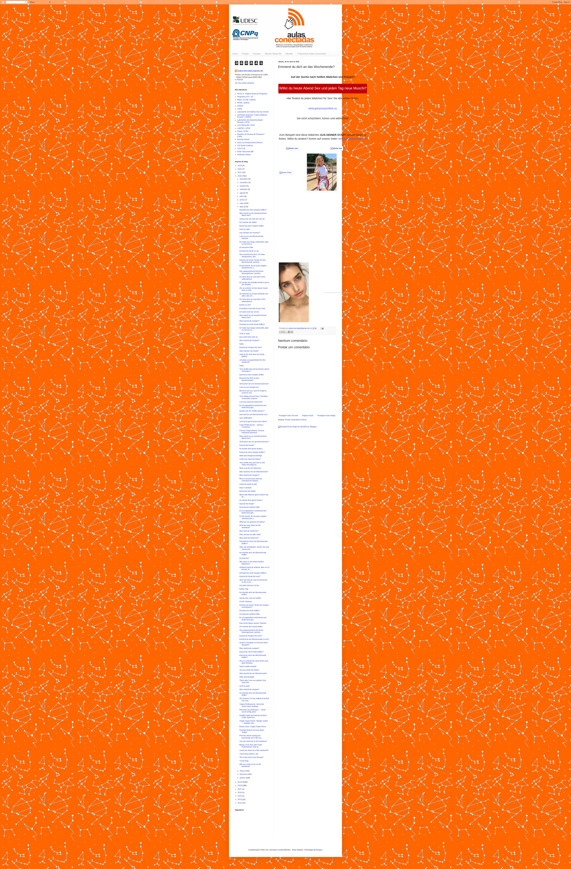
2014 (240, 796)
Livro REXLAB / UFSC (246, 125)
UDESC (240, 106)
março (242, 771)
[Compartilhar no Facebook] (289, 331)
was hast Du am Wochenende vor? (253, 414)
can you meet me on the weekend (253, 741)
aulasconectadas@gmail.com (250, 71)
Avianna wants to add (248, 484)
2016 (240, 792)
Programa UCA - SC (245, 97)
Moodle (289, 53)
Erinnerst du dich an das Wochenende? (249, 379)
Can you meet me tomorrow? (251, 402)
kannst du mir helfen (247, 491)
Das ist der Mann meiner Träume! (252, 623)
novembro (244, 182)
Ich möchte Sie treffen (248, 222)
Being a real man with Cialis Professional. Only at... (250, 746)
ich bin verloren (245, 601)
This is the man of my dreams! (251, 757)
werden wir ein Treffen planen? (252, 411)
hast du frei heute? (246, 445)
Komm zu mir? (245, 305)
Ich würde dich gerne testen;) (251, 449)
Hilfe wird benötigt (246, 677)
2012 (240, 803)
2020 (240, 176)
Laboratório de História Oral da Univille (253, 112)
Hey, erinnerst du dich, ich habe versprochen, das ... (252, 255)
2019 (240, 782)
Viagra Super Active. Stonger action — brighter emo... (253, 722)
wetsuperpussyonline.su (322, 108)
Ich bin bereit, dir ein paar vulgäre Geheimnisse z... (252, 267)
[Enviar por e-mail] (280, 331)
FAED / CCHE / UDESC (246, 100)
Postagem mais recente (288, 416)
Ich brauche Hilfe (246, 247)
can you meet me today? (249, 670)
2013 (240, 799)
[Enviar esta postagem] (322, 328)
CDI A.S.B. (241, 148)
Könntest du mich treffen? (249, 611)
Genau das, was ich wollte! (250, 598)
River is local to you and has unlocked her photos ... (250, 480)
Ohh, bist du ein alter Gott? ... (251, 534)
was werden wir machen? (249, 233)
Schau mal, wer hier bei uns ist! (252, 219)
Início (235, 53)
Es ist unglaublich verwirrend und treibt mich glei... (252, 406)
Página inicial (307, 416)
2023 (240, 166)
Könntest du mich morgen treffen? (253, 210)
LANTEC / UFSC (244, 128)
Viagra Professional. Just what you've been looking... (251, 705)
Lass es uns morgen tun (249, 387)
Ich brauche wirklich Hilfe (249, 507)
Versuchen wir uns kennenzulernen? (254, 384)
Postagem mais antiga (326, 416)
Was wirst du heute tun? (249, 531)
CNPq (239, 109)
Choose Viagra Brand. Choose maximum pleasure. (251, 432)
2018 (240, 785)
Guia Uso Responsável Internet (249, 143)
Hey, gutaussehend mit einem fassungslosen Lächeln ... (251, 272)
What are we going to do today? (252, 522)
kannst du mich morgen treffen (251, 226)
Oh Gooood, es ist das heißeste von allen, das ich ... (253, 295)
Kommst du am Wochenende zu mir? (254, 639)
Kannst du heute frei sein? (250, 576)
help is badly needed (247, 666)
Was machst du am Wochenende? (253, 673)
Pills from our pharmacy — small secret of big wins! (252, 711)
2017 (240, 789)
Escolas (257, 53)
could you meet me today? (250, 459)
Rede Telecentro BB (245, 152)
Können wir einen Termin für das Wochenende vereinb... (252, 261)
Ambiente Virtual (244, 155)
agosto (243, 193)
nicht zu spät (244, 229)
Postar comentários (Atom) (295, 420)
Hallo (241, 344)
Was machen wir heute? (249, 351)
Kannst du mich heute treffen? (251, 652)
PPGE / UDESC (243, 103)
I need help (243, 761)
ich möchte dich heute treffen (251, 627)
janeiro (243, 778)
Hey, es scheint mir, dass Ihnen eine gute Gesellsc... (253, 662)
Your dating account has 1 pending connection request (253, 397)
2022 (240, 169)
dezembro (244, 179)
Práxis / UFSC (242, 131)
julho (242, 196)
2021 (240, 172)
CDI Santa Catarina (245, 146)
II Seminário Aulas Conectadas (311, 53)
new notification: (245, 418)
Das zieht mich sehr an (248, 337)
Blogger (319, 850)
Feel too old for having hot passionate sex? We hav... (251, 737)
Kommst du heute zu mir (249, 251)
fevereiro (243, 774)
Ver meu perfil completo (244, 83)
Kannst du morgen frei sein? (250, 347)
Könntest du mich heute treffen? (252, 324)
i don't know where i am (248, 754)
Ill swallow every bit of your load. (252, 308)
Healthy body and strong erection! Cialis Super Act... (253, 716)
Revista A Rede (243, 139)
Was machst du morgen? (249, 321)
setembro (244, 189)
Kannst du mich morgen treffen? (252, 452)
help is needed (245, 488)
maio (242, 203)
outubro (243, 186)
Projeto (245, 53)
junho (242, 200)
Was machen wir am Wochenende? (253, 472)
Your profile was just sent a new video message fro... (252, 464)
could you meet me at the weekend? (254, 750)
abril (242, 207)
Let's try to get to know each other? (253, 421)
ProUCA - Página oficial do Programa (252, 94)
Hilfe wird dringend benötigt (250, 456)
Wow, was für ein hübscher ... (251, 468)
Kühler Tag (243, 589)
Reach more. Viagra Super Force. (252, 727)
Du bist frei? (244, 558)
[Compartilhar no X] (286, 331)
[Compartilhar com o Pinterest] (291, 331)
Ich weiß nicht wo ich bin (249, 312)
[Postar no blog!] (283, 331)
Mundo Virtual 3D (273, 53)
